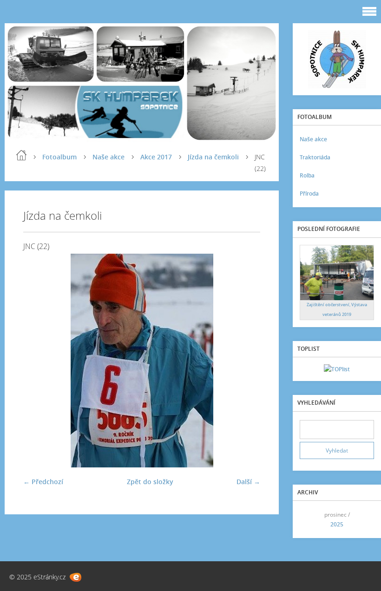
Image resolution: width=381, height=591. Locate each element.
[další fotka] (245, 360)
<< (310, 520)
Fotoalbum (59, 156)
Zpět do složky (150, 481)
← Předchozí (43, 481)
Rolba (307, 175)
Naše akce (108, 156)
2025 (336, 524)
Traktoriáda (315, 157)
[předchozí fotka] (38, 360)
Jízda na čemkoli (213, 156)
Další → (248, 481)
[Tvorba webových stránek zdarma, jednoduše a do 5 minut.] (75, 577)
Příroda (309, 193)
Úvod (21, 155)
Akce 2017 (156, 156)
